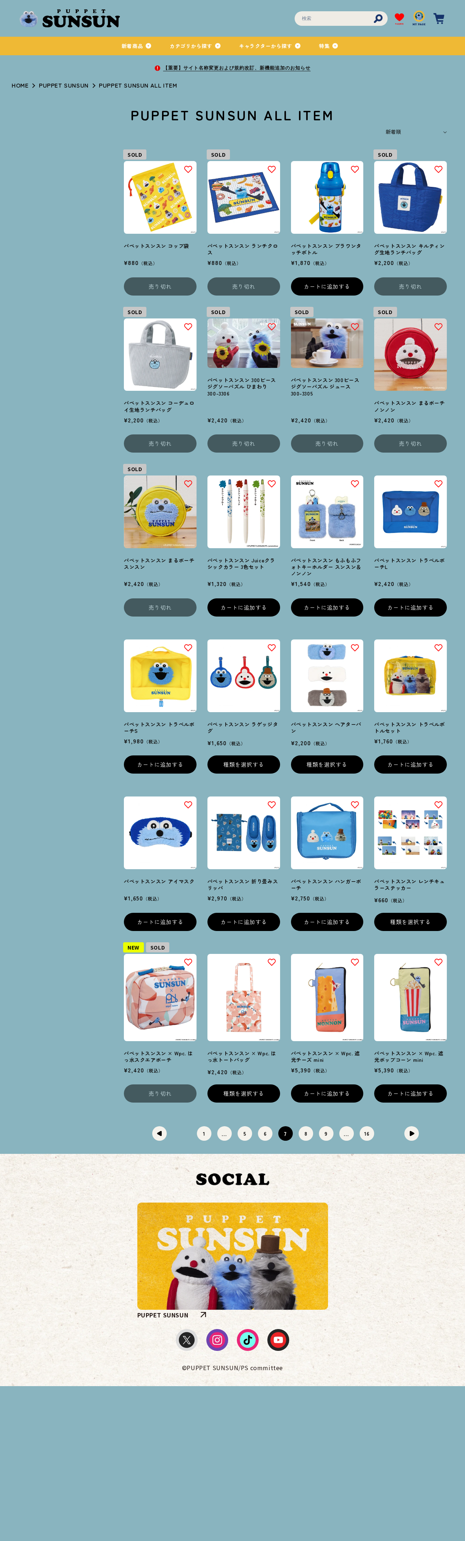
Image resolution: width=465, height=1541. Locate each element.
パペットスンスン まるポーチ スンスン (159, 563)
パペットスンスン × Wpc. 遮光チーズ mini (325, 1056)
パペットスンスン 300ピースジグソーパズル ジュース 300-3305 (325, 387)
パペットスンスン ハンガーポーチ (326, 884)
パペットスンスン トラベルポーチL (409, 563)
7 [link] (285, 1133)
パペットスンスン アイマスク (159, 881)
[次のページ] (411, 1133)
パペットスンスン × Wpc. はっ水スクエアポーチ (158, 1056)
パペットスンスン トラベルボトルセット (409, 727)
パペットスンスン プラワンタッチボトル (326, 249)
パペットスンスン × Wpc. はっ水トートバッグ (241, 1056)
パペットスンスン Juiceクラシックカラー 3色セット (241, 563)
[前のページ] (159, 1133)
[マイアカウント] (419, 19)
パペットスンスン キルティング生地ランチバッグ (409, 249)
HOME (20, 85)
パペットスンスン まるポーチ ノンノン (409, 406)
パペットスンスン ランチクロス (242, 249)
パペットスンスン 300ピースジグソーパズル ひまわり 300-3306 (241, 387)
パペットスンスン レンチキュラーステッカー (409, 884)
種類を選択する (243, 764)
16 (366, 1133)
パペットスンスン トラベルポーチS (159, 727)
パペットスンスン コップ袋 (156, 245)
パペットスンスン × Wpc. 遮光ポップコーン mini (408, 1056)
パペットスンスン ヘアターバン (326, 727)
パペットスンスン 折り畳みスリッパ (242, 884)
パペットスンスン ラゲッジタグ (242, 727)
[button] (137, 46)
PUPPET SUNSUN (64, 85)
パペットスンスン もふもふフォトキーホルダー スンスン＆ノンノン (326, 567)
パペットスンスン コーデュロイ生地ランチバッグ (159, 406)
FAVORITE (399, 24)
